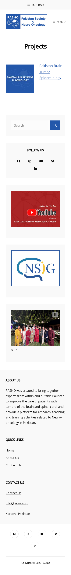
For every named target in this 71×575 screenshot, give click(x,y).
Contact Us (13, 465)
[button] (55, 314)
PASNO (46, 563)
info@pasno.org (17, 503)
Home (10, 450)
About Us (12, 458)
